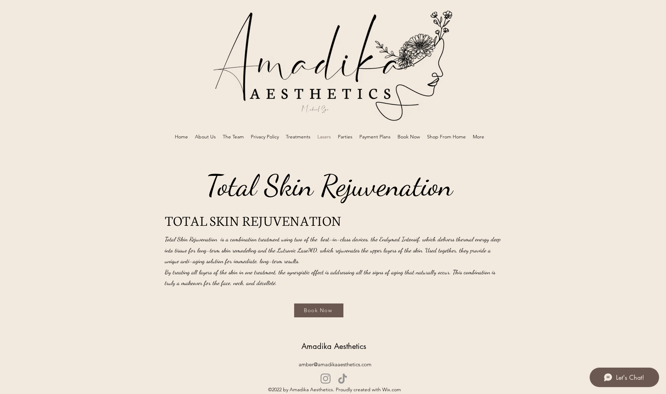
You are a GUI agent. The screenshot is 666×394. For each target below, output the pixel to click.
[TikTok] (342, 378)
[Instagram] (325, 378)
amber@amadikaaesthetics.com (335, 364)
